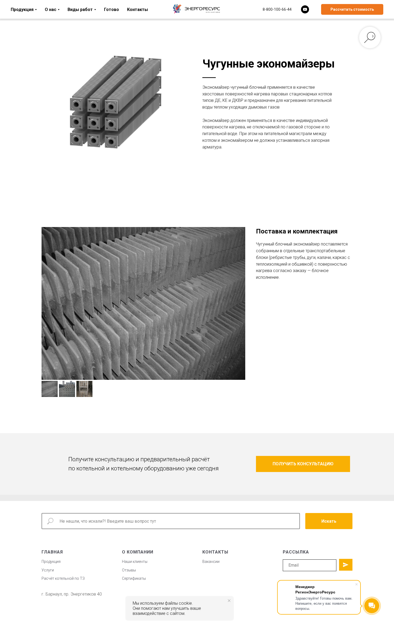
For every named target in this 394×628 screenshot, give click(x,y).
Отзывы (129, 570)
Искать (328, 521)
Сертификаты (134, 578)
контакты (215, 552)
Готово (111, 9)
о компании (137, 552)
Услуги (48, 570)
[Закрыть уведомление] (229, 600)
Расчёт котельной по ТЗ (63, 578)
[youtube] (305, 9)
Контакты (137, 9)
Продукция (22, 9)
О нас (50, 9)
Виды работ (80, 9)
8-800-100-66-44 (277, 9)
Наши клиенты (134, 561)
